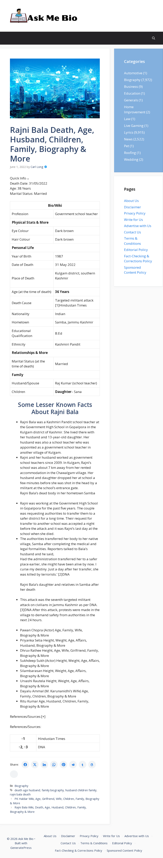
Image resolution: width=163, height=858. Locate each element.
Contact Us (132, 232)
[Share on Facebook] (25, 764)
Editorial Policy (136, 249)
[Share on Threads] (92, 764)
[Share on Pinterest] (63, 764)
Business (131, 86)
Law (127, 119)
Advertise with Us (137, 225)
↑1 (23, 738)
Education (132, 93)
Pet (126, 146)
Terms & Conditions (94, 843)
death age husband (27, 790)
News (128, 139)
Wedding (131, 159)
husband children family (80, 790)
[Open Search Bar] (153, 38)
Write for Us (133, 219)
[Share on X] (35, 764)
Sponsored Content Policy (124, 850)
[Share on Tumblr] (82, 764)
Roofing (130, 152)
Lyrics (128, 132)
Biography (21, 786)
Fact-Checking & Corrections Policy (78, 850)
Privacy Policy (135, 213)
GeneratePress (21, 848)
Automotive (133, 73)
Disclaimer (132, 207)
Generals (131, 100)
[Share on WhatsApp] (54, 764)
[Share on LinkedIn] (44, 764)
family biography (53, 790)
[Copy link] (14, 774)
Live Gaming (134, 125)
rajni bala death (20, 794)
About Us (131, 200)
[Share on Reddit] (73, 764)
